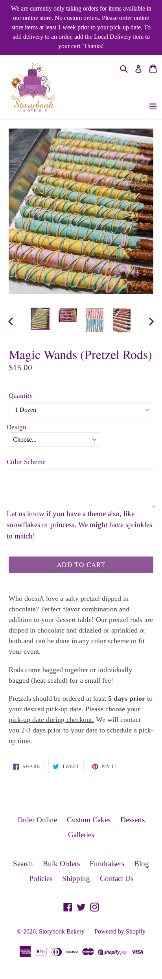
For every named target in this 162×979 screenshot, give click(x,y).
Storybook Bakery (62, 931)
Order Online (37, 820)
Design (16, 427)
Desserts (132, 820)
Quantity (21, 395)
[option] (40, 319)
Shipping (76, 878)
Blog (141, 863)
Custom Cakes (88, 820)
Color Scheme (26, 462)
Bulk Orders (61, 863)
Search (23, 863)
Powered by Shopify (119, 931)
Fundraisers (107, 863)
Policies (40, 878)
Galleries (81, 834)
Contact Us (116, 878)
